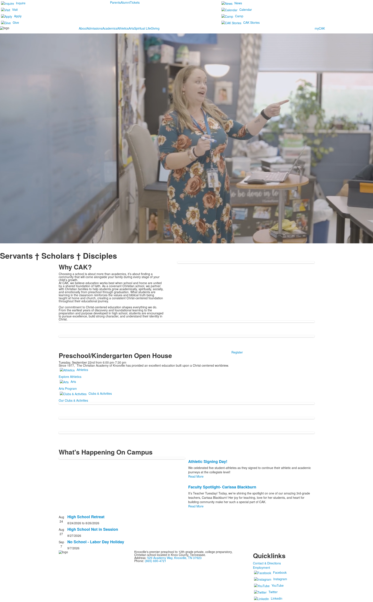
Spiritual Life (142, 28)
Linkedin (276, 598)
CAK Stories (251, 22)
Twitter (273, 592)
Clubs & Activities (100, 393)
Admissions (94, 28)
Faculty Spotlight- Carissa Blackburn (222, 487)
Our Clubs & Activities (73, 400)
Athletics (123, 28)
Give (16, 22)
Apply (18, 16)
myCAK (320, 28)
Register (237, 352)
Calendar (245, 9)
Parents (115, 2)
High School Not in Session (92, 529)
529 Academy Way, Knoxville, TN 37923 (174, 558)
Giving (155, 28)
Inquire (20, 3)
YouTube (278, 585)
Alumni (125, 2)
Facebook (280, 572)
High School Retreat (85, 517)
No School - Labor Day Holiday (95, 542)
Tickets (135, 2)
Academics (109, 28)
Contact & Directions (267, 563)
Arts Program (68, 388)
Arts (131, 28)
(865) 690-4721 (155, 561)
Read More (196, 476)
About (83, 28)
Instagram (280, 579)
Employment (261, 567)
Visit (15, 9)
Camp (239, 16)
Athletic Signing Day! (207, 461)
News (238, 3)
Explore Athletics (70, 376)
